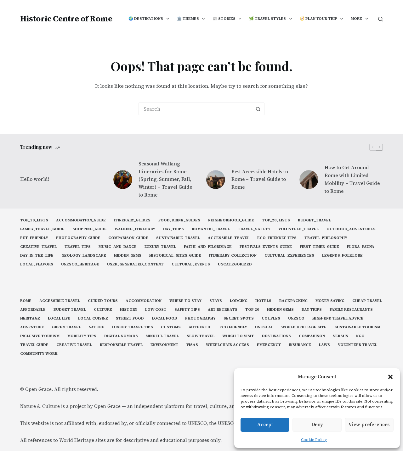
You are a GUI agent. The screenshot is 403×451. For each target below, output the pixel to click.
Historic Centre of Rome (66, 18)
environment (164, 344)
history (128, 309)
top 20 (252, 309)
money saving (329, 300)
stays (215, 300)
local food (164, 318)
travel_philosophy (325, 238)
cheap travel (367, 300)
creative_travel (38, 246)
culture (103, 309)
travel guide (34, 344)
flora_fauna (360, 246)
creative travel (74, 344)
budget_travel (314, 220)
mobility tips (81, 336)
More (356, 18)
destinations (276, 336)
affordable (33, 309)
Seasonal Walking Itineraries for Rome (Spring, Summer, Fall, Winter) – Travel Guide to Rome (165, 179)
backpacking (293, 300)
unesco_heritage (80, 264)
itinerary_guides (132, 220)
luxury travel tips (132, 327)
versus (340, 336)
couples (271, 318)
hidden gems (280, 309)
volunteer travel (357, 344)
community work (39, 353)
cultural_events (191, 264)
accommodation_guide (81, 220)
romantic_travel (211, 229)
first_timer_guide (319, 246)
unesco (296, 318)
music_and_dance (118, 246)
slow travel (200, 336)
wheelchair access (227, 344)
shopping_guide (89, 229)
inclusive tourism (40, 336)
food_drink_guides (179, 220)
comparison (312, 336)
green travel (66, 327)
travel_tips (78, 246)
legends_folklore (342, 255)
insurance (300, 344)
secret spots (239, 318)
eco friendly (233, 327)
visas (192, 344)
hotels (263, 300)
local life (59, 318)
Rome (25, 300)
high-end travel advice (337, 318)
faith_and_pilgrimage (208, 246)
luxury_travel (160, 246)
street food (130, 318)
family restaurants (351, 309)
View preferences (369, 424)
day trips (312, 309)
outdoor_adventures (351, 229)
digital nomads (121, 336)
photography (200, 318)
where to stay (185, 300)
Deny (317, 424)
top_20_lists (276, 220)
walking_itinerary (135, 229)
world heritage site (303, 327)
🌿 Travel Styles (267, 18)
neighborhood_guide (231, 220)
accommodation (144, 300)
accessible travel (59, 300)
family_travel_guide (42, 229)
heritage (30, 318)
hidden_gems (127, 255)
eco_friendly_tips (277, 238)
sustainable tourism (357, 327)
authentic (200, 327)
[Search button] (258, 109)
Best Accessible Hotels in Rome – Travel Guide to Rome (259, 179)
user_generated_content (135, 264)
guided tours (103, 300)
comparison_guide (128, 238)
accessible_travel (228, 238)
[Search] (380, 19)
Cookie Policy (314, 439)
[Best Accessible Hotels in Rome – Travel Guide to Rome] (215, 179)
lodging (238, 300)
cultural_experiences (289, 255)
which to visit (238, 336)
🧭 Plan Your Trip (318, 18)
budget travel (70, 309)
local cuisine (93, 318)
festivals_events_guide (266, 246)
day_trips (173, 229)
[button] (390, 377)
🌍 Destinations (145, 18)
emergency (269, 344)
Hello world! (34, 179)
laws (324, 344)
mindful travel (162, 336)
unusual (264, 327)
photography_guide (78, 238)
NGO (360, 336)
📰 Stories (224, 18)
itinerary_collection (233, 255)
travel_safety (254, 229)
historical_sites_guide (175, 255)
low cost (156, 309)
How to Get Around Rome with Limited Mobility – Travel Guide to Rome (352, 179)
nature (96, 327)
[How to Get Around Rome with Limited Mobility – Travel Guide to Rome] (308, 179)
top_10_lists (34, 220)
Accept (265, 424)
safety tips (187, 309)
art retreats (222, 309)
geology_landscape (83, 255)
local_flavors (36, 264)
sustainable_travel (178, 238)
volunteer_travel (298, 229)
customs (171, 327)
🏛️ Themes (188, 18)
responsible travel (121, 344)
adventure (32, 327)
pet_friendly (34, 238)
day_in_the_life (37, 255)
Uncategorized (235, 264)
